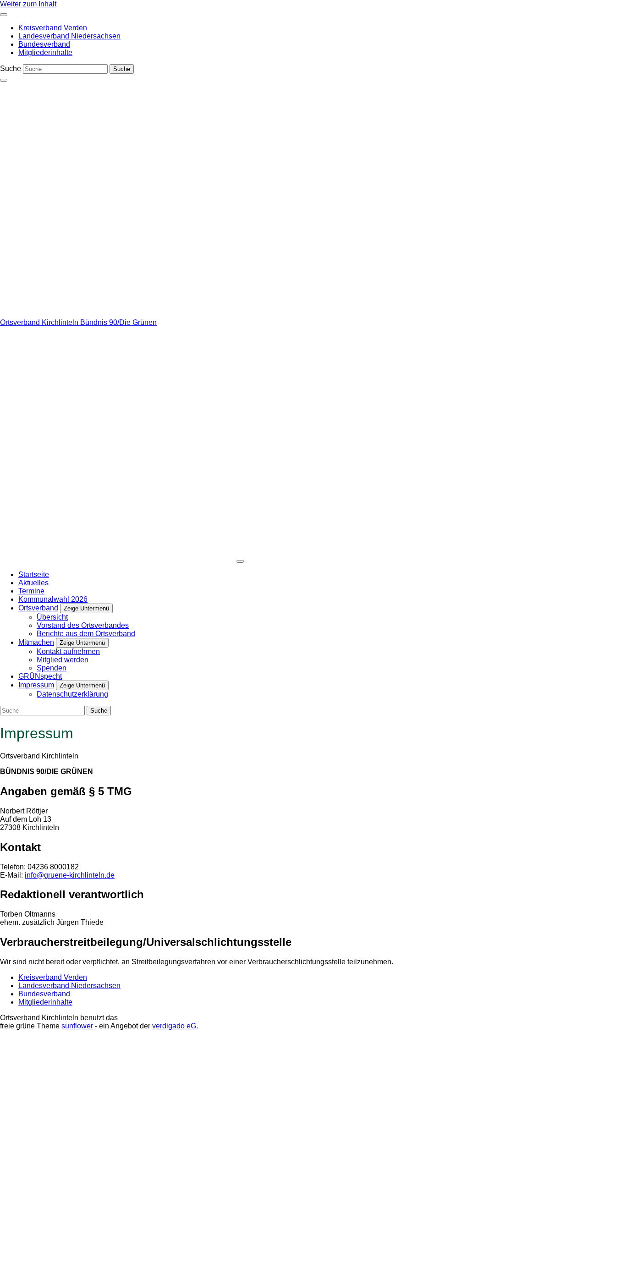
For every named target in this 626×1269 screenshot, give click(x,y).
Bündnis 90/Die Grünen (118, 322)
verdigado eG (174, 1026)
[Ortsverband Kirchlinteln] (117, 314)
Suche (10, 68)
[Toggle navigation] (3, 14)
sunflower (77, 1026)
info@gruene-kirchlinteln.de (70, 875)
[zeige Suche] (3, 80)
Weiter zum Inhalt (28, 4)
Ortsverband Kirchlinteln (40, 322)
